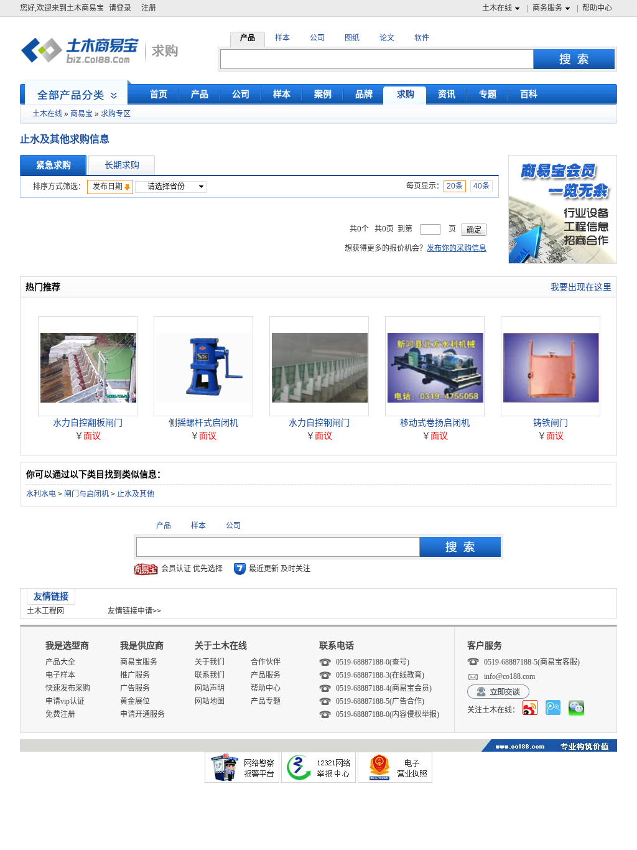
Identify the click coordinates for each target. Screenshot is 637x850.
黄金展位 (135, 701)
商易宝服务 (138, 662)
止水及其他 (135, 494)
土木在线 (497, 8)
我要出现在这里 (581, 287)
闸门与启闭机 (86, 494)
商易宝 (81, 114)
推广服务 (135, 675)
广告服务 (135, 688)
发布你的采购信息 (456, 248)
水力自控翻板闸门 (88, 422)
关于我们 (210, 662)
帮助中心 (597, 8)
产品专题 (266, 701)
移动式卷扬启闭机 (435, 422)
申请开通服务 (142, 714)
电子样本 (60, 675)
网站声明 (210, 688)
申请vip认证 (65, 701)
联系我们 (210, 675)
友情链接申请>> (134, 611)
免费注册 (60, 714)
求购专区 (116, 114)
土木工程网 (45, 611)
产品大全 (60, 662)
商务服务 (547, 8)
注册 (148, 8)
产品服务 (266, 675)
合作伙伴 (266, 662)
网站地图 (210, 701)
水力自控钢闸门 (319, 422)
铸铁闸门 (550, 422)
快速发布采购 (67, 688)
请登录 (120, 8)
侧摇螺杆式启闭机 (203, 422)
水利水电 (41, 494)
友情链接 (51, 596)
